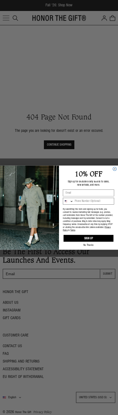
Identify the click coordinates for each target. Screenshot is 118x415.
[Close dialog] (114, 169)
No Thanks (88, 245)
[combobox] (68, 201)
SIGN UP (88, 238)
